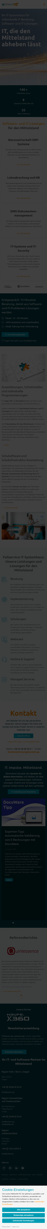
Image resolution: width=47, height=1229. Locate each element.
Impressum (15, 1226)
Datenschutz (6, 1226)
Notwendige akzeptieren (24, 1215)
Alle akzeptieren (23, 1210)
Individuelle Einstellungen (23, 1221)
